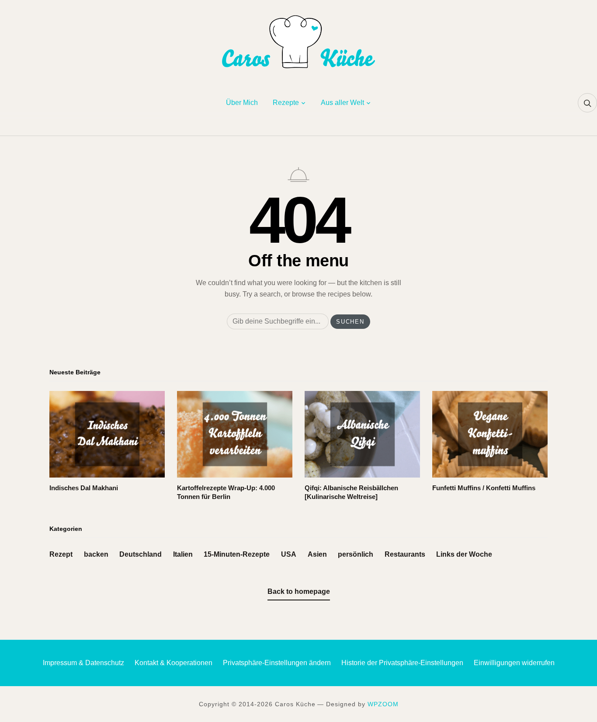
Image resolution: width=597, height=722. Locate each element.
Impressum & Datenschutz (83, 662)
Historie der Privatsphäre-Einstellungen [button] (402, 662)
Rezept (61, 554)
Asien (317, 554)
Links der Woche (464, 554)
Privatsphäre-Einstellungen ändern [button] (277, 662)
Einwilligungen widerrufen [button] (514, 662)
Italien (183, 554)
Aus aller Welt (342, 102)
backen (96, 554)
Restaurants (405, 554)
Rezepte (286, 102)
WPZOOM (383, 704)
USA (288, 554)
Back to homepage (298, 591)
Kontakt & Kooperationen (173, 662)
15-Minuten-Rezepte (237, 554)
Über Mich (242, 102)
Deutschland (140, 554)
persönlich (355, 554)
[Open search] (587, 102)
